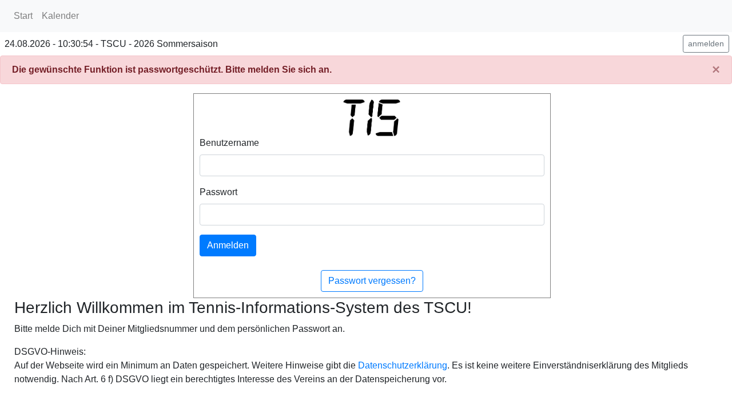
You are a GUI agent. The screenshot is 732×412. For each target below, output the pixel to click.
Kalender (60, 16)
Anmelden (228, 245)
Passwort (218, 192)
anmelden (706, 43)
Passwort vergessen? (372, 281)
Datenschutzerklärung (402, 365)
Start (23, 16)
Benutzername (229, 143)
